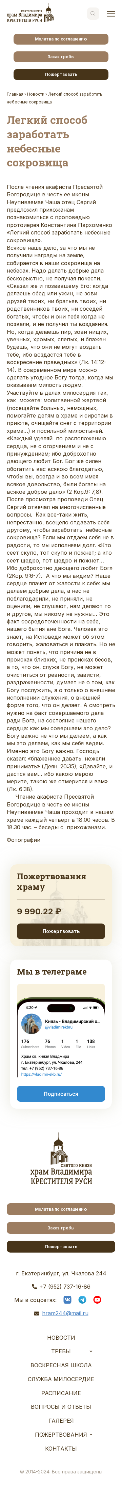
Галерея (61, 1420)
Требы (61, 1351)
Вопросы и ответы (61, 1406)
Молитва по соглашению (61, 39)
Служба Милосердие (61, 1379)
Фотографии (23, 839)
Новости (61, 1337)
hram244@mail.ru (65, 1313)
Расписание (61, 1393)
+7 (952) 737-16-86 (64, 1286)
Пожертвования (61, 1434)
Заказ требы (61, 56)
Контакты (61, 1448)
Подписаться (61, 1094)
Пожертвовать (61, 74)
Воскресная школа (61, 1365)
